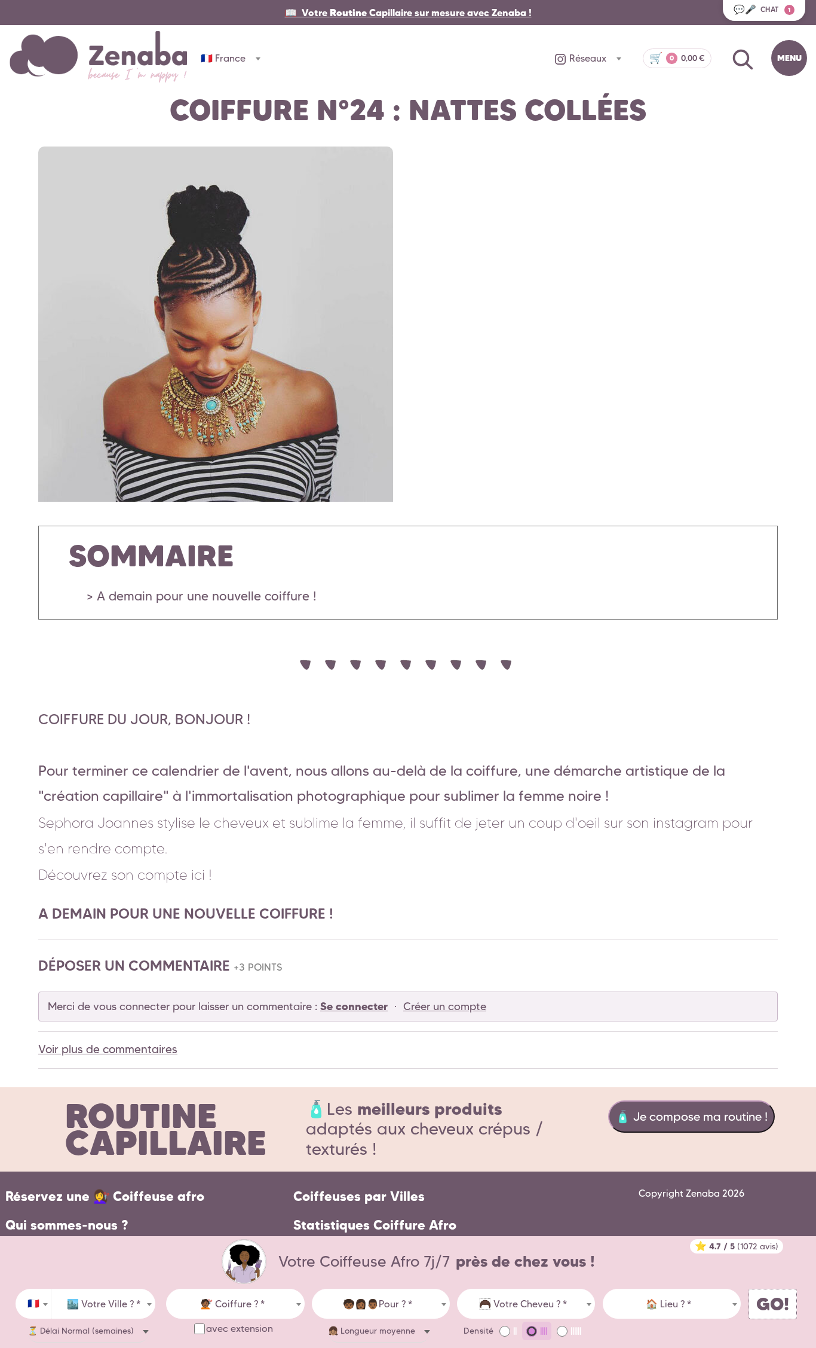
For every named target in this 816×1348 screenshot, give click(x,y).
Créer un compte (444, 1006)
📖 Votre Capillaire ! (408, 13)
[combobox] (33, 1304)
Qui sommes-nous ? (66, 1225)
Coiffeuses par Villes (359, 1196)
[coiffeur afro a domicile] (244, 1261)
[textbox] (103, 1304)
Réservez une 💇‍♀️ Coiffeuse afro (104, 1196)
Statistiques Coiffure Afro (374, 1225)
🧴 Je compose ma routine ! (691, 1116)
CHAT (762, 9)
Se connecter (354, 1006)
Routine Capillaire (165, 1129)
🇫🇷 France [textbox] (223, 58)
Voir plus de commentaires (107, 1049)
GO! (772, 1304)
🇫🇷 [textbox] (33, 1303)
